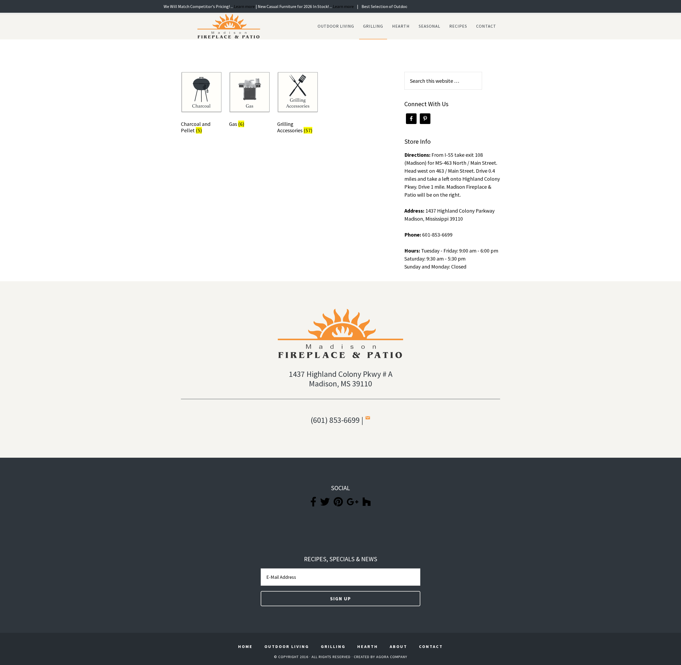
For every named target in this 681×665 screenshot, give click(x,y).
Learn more (219, 6)
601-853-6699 (437, 234)
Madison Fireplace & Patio (229, 26)
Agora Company (391, 656)
